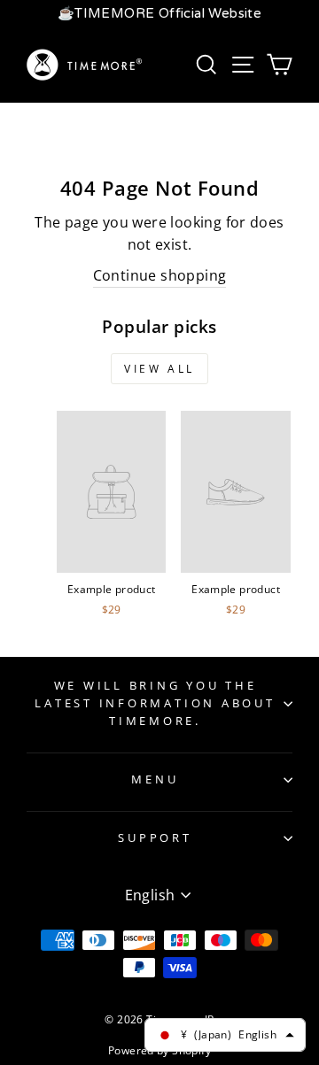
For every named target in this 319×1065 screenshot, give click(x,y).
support (154, 837)
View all (159, 368)
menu (154, 779)
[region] (159, 13)
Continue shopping (160, 275)
